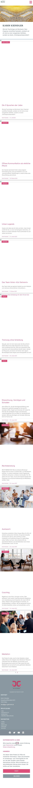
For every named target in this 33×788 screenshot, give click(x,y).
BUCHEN (3, 728)
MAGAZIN (3, 726)
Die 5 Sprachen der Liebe (12, 105)
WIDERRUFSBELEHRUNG (7, 715)
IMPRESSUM (4, 714)
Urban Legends (8, 224)
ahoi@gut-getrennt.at (7, 704)
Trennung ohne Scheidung (12, 340)
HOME (2, 721)
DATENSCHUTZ (5, 712)
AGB (2, 711)
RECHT (3, 723)
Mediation (6, 654)
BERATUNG (4, 725)
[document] (16, 761)
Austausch (6, 529)
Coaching (6, 592)
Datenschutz (10, 745)
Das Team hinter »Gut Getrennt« (15, 282)
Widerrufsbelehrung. (9, 747)
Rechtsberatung (8, 466)
